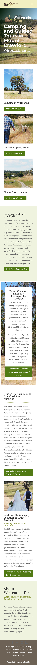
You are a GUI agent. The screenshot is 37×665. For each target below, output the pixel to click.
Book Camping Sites (14, 109)
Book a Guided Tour (14, 153)
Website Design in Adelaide (18, 662)
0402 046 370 (18, 656)
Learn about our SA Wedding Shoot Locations (18, 573)
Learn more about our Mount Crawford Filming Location (18, 371)
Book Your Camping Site (16, 269)
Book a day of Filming (15, 198)
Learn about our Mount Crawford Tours (16, 472)
